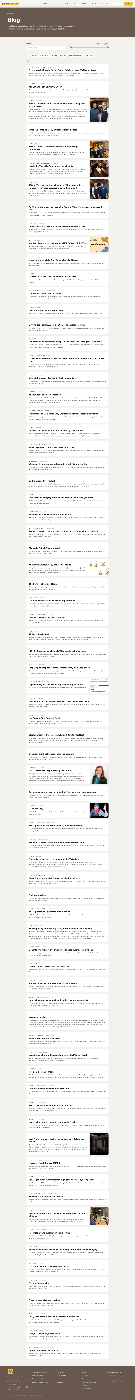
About (94, 4)
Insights (66, 4)
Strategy (63, 55)
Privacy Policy (33, 1395)
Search (29, 43)
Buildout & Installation (39, 1379)
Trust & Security (87, 1388)
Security (54, 55)
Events (34, 55)
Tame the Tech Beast (75, 55)
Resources (84, 4)
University (60, 1379)
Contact (128, 4)
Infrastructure (44, 55)
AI (28, 55)
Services (45, 4)
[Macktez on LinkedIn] (27, 1387)
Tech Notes (88, 55)
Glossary (60, 1382)
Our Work (56, 4)
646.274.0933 (111, 1376)
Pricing (75, 4)
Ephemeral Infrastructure (40, 1382)
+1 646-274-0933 (13, 1389)
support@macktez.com (114, 1372)
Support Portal (117, 1381)
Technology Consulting (39, 1372)
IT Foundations (62, 1376)
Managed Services (38, 1376)
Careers (84, 1379)
